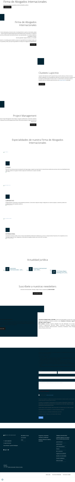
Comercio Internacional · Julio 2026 (40, 269)
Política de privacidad (11, 467)
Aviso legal (5, 466)
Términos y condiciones (43, 437)
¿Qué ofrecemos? (59, 441)
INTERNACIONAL (10, 234)
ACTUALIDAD (23, 437)
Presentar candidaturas (60, 458)
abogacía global (62, 80)
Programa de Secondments (61, 453)
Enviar (41, 417)
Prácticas (57, 448)
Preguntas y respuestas (43, 435)
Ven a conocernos (59, 451)
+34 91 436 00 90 (7, 441)
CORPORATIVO (10, 200)
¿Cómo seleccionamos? (60, 446)
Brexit (22, 439)
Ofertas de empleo (59, 460)
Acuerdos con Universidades (61, 455)
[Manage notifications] (2, 479)
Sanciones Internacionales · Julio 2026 (16, 269)
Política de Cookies (19, 467)
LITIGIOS (8, 167)
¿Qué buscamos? (59, 444)
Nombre (40, 370)
